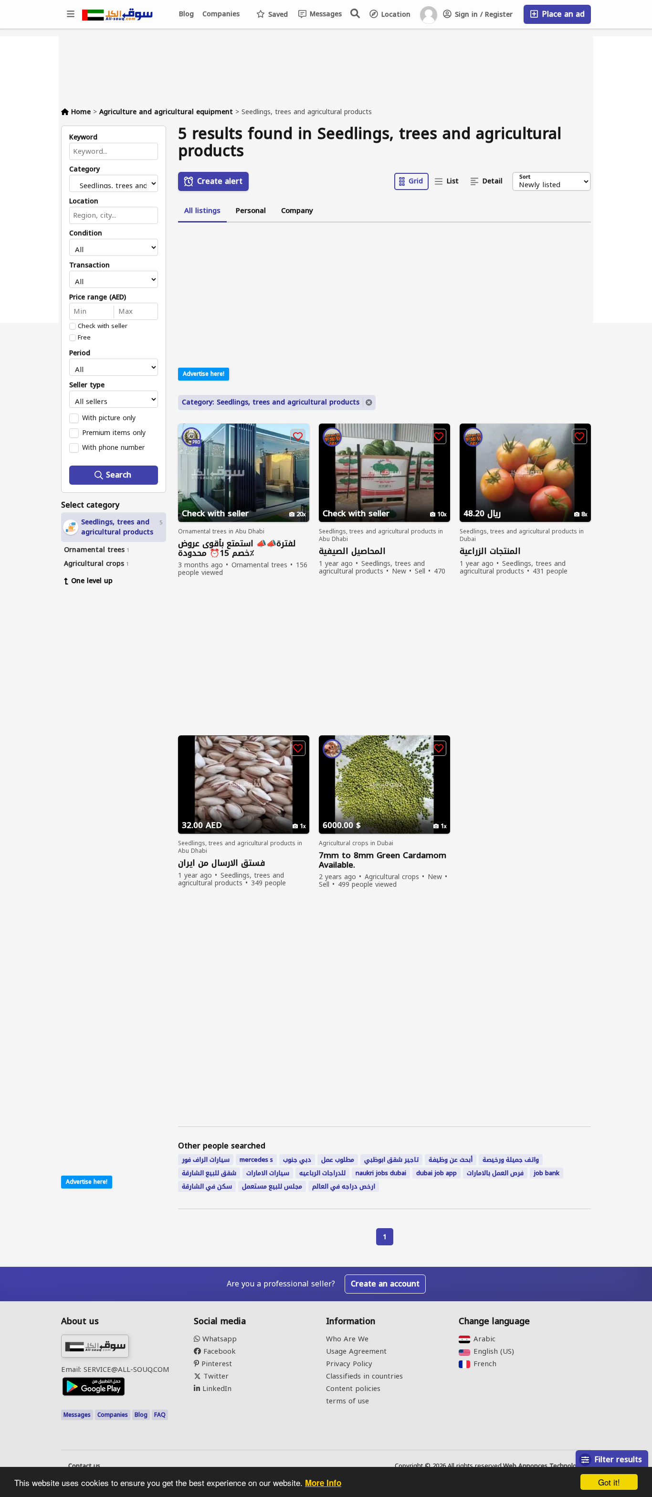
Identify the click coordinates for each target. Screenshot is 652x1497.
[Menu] (71, 14)
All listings (202, 210)
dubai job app (436, 1173)
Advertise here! (86, 1182)
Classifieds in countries (364, 1376)
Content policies (353, 1388)
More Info (323, 1482)
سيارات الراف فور (206, 1159)
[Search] (355, 13)
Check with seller (102, 326)
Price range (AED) (97, 297)
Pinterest (215, 1363)
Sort (524, 177)
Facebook (218, 1351)
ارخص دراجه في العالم (343, 1186)
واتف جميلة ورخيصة (511, 1159)
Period (79, 353)
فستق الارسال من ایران (221, 863)
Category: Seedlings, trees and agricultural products (270, 402)
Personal (251, 210)
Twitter (215, 1376)
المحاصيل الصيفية (352, 551)
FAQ (160, 1415)
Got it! (609, 1482)
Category (84, 169)
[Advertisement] (120, 739)
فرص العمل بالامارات (495, 1173)
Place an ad (562, 14)
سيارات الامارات (267, 1173)
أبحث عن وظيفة (451, 1159)
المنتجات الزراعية (490, 551)
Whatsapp (218, 1339)
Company (297, 210)
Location (394, 14)
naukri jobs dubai (381, 1173)
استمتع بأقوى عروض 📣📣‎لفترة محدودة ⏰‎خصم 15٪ (237, 548)
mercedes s (256, 1159)
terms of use (347, 1401)
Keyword (83, 137)
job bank (546, 1173)
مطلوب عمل (337, 1159)
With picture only (109, 418)
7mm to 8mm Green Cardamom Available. (382, 860)
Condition (85, 233)
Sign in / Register (482, 14)
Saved (277, 14)
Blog (186, 14)
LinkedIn (215, 1388)
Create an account (385, 1283)
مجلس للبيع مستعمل (272, 1186)
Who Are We (347, 1339)
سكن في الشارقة (207, 1186)
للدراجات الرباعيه (322, 1173)
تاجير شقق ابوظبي (391, 1159)
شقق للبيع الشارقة (209, 1173)
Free (84, 337)
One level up (92, 580)
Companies (221, 14)
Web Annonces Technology (543, 1466)
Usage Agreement (356, 1351)
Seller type (87, 385)
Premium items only (114, 432)
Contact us (84, 1466)
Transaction (89, 265)
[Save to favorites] (297, 436)
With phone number (113, 447)
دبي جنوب (297, 1159)
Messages (324, 14)
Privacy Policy (349, 1363)
